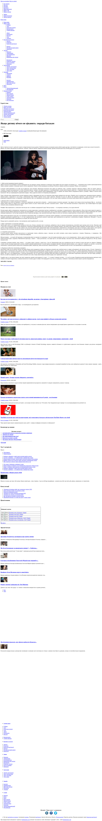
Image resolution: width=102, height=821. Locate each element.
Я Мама (9, 25)
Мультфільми (10, 89)
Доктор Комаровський (12, 88)
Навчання (9, 64)
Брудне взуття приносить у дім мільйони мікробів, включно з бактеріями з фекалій (28, 299)
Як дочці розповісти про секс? (11, 436)
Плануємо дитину (11, 27)
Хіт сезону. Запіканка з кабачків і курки (14, 464)
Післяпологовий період (13, 47)
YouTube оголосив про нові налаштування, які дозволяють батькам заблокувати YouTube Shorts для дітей (35, 417)
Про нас (6, 5)
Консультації (10, 93)
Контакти (6, 7)
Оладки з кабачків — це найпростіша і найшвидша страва (18, 457)
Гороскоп (9, 99)
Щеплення (9, 73)
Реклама (6, 6)
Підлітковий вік (11, 54)
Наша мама (3, 19)
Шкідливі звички (11, 82)
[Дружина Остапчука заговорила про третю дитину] (4, 533)
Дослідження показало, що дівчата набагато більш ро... (19, 642)
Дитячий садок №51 (14, 514)
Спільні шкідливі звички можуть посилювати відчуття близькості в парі (24, 358)
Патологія (9, 84)
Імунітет (9, 80)
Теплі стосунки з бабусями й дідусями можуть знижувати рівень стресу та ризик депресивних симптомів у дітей (37, 339)
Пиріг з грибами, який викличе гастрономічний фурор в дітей (19, 467)
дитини (27, 817)
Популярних (7, 452)
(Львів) (24, 512)
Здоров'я (9, 38)
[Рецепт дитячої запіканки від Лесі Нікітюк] (4, 581)
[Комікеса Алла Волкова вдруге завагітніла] (4, 569)
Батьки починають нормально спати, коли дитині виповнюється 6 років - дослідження (29, 397)
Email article (6, 140)
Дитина (5, 50)
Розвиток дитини (11, 61)
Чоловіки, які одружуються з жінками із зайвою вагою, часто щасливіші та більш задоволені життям (34, 319)
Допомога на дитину (9, 108)
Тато (8, 26)
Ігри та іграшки (10, 62)
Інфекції (9, 76)
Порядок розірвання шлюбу (11, 492)
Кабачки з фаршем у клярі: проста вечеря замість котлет (18, 456)
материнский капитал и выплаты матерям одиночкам (17, 433)
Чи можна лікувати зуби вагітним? (12, 439)
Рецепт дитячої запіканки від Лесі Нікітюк (14, 584)
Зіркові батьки (10, 95)
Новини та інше (8, 91)
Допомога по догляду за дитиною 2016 (13, 494)
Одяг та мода (10, 96)
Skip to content (13, 1)
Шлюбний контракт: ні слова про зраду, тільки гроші (17, 497)
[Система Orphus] (51, 277)
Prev (5, 590)
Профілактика (10, 81)
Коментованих (7, 453)
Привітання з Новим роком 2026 (11, 472)
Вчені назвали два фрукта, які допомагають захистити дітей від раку (21, 465)
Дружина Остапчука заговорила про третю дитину (17, 536)
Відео (5, 87)
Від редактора (10, 100)
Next (5, 591)
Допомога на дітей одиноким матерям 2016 (15, 493)
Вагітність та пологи (9, 39)
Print (5, 141)
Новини (9, 92)
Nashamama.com (25, 819)
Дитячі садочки (7, 106)
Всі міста (3, 523)
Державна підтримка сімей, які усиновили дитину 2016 (18, 489)
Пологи (8, 46)
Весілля (8, 35)
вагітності (38, 817)
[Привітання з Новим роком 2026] (4, 478)
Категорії (3, 442)
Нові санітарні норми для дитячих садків (14, 490)
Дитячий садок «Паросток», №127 (17, 518)
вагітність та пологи (13, 817)
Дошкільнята (10, 53)
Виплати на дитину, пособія (10, 438)
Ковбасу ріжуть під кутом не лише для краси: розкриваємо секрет (20, 460)
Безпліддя (9, 49)
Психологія (9, 34)
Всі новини (6, 3)
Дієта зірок (9, 70)
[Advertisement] (23, 270)
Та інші (5, 792)
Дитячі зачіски (7, 117)
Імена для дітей (7, 107)
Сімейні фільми (10, 30)
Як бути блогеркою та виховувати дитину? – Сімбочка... (19, 548)
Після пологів (59, 817)
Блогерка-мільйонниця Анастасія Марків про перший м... (19, 560)
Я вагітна (9, 42)
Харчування (7, 65)
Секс (8, 37)
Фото (5, 85)
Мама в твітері (7, 12)
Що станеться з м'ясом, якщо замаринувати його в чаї (17, 461)
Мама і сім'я (7, 23)
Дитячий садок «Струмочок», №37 (18, 519)
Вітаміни (9, 77)
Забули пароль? (7, 17)
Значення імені (10, 97)
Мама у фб (6, 10)
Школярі (9, 56)
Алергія (9, 74)
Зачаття (8, 41)
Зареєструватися (8, 15)
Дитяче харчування (11, 66)
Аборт (8, 33)
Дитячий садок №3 (14, 516)
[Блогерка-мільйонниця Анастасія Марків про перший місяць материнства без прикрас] (4, 557)
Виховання (9, 60)
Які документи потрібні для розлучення (14, 496)
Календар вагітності (12, 43)
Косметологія (10, 29)
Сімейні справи (23, 131)
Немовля (9, 51)
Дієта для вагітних (11, 68)
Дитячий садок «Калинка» (15, 512)
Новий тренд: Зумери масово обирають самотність (17, 377)
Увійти (5, 14)
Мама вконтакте (8, 9)
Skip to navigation (5, 1)
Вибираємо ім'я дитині (12, 57)
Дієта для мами (10, 69)
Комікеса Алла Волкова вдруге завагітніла (15, 572)
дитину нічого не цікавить (8, 265)
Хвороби (6, 72)
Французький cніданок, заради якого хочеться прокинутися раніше (21, 459)
